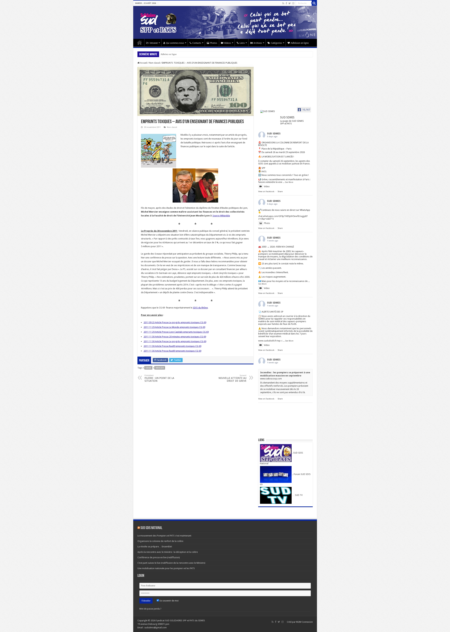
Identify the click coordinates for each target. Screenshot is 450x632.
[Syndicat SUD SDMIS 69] (225, 22)
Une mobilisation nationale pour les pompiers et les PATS (166, 568)
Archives (257, 43)
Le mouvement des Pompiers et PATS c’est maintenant (164, 535)
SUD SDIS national (151, 528)
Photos (213, 43)
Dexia (148, 368)
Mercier (160, 368)
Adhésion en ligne (300, 43)
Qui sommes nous (175, 43)
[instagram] (293, 3)
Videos (227, 43)
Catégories (276, 43)
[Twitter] (289, 3)
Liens (242, 43)
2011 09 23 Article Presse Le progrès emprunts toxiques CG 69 (175, 322)
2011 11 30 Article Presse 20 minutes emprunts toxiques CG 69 (175, 336)
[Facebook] (286, 3)
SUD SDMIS (274, 133)
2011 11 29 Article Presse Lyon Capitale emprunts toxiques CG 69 (176, 332)
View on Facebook (266, 191)
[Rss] (283, 3)
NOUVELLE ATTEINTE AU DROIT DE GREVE (232, 378)
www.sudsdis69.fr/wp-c (270, 340)
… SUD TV (297, 495)
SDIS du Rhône (200, 307)
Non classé (154, 62)
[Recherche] (314, 3)
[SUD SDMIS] (269, 111)
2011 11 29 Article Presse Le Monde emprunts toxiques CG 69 (174, 327)
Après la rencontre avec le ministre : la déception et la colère (167, 552)
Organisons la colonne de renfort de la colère (160, 541)
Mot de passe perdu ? (150, 608)
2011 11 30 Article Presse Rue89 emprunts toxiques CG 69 (172, 346)
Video (267, 186)
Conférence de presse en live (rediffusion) (158, 557)
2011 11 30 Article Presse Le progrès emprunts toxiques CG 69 (175, 341)
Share (280, 191)
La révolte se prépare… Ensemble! (154, 546)
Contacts (196, 43)
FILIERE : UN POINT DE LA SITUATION (159, 378)
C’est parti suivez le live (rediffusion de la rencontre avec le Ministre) (171, 563)
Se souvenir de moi (169, 600)
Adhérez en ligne (168, 54)
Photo (267, 223)
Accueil (139, 42)
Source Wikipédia (221, 215)
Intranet (154, 43)
